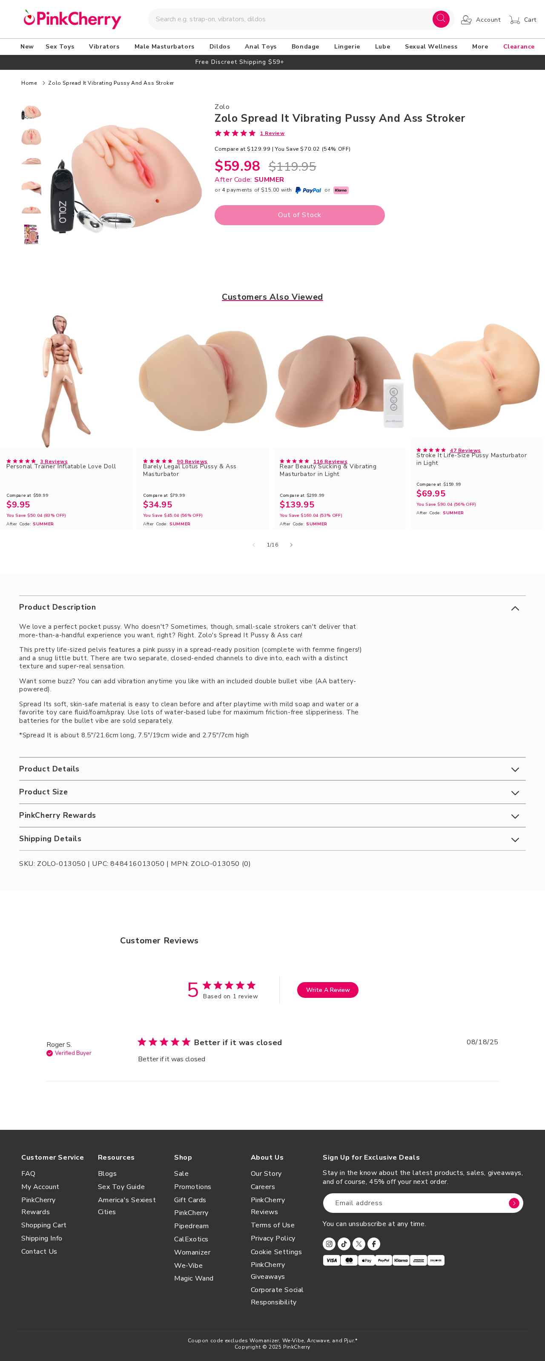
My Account (40, 1187)
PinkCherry (191, 1213)
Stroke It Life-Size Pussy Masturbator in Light (471, 459)
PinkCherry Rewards (38, 1206)
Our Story (266, 1173)
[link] (249, 132)
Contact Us (39, 1251)
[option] (272, 62)
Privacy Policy (273, 1238)
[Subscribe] (514, 1203)
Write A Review (328, 990)
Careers (263, 1187)
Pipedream (191, 1226)
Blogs (107, 1173)
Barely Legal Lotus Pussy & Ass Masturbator (190, 470)
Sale (181, 1173)
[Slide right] (291, 545)
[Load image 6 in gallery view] (31, 234)
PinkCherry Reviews (268, 1206)
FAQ (28, 1173)
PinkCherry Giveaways (268, 1271)
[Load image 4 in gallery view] (31, 185)
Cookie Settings (276, 1252)
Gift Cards (190, 1200)
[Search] (441, 19)
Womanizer (192, 1252)
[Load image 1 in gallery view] (31, 113)
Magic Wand (194, 1278)
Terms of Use (273, 1225)
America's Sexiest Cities (127, 1206)
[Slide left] (253, 545)
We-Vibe (188, 1265)
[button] (61, 47)
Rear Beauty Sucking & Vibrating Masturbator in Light (328, 470)
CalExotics (191, 1239)
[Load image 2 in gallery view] (31, 137)
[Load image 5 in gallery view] (31, 210)
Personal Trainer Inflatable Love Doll (61, 466)
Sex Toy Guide (121, 1187)
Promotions (193, 1187)
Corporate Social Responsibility (277, 1296)
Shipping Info (42, 1238)
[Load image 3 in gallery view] (31, 161)
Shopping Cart (44, 1225)
